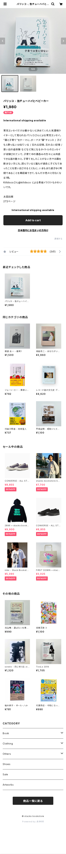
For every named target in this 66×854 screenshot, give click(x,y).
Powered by (29, 821)
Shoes (6, 764)
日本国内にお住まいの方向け (33, 230)
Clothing (8, 743)
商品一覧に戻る (33, 801)
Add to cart (33, 220)
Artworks (8, 784)
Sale (5, 774)
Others (7, 753)
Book (6, 733)
